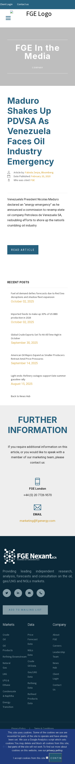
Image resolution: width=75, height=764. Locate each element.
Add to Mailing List (25, 609)
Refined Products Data (33, 698)
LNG (5, 674)
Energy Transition (8, 704)
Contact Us (57, 687)
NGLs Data (30, 652)
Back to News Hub (20, 396)
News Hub (56, 665)
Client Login (6, 4)
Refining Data (32, 685)
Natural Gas (6, 665)
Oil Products (8, 648)
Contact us (23, 4)
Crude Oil (6, 637)
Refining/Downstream (15, 656)
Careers (57, 645)
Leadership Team (59, 654)
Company (37, 67)
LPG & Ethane (6, 683)
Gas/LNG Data (32, 674)
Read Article (23, 250)
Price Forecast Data (33, 639)
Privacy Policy (18, 728)
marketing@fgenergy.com (37, 521)
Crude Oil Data (32, 663)
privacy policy (54, 750)
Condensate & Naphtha (9, 694)
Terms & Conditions (44, 728)
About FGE (56, 637)
